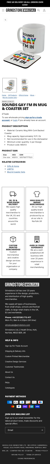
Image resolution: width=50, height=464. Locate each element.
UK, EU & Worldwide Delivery (13, 202)
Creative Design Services (15, 361)
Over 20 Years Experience (37, 246)
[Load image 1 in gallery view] (10, 85)
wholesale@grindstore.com (17, 325)
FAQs (7, 382)
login (15, 120)
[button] (3, 10)
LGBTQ (10, 169)
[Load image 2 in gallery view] (25, 85)
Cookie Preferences (26, 458)
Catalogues (10, 388)
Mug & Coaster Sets (16, 172)
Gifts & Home (13, 166)
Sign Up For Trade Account (16, 346)
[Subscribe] (42, 430)
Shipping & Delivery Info (15, 351)
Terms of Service (33, 455)
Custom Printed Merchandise (13, 247)
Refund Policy (18, 455)
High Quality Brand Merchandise (37, 202)
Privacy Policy (42, 451)
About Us (9, 372)
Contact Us (9, 377)
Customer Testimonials (14, 367)
